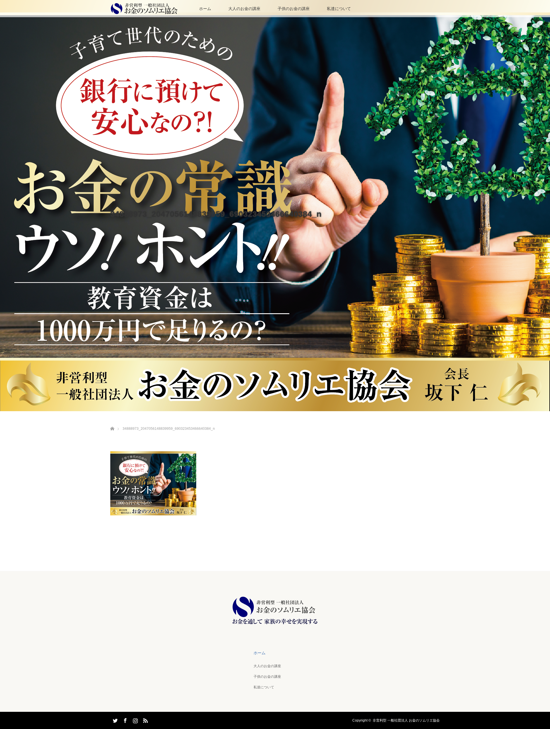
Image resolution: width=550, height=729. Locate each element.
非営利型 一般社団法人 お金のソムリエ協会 (406, 720)
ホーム (205, 8)
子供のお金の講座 (294, 8)
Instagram (134, 719)
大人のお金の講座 (244, 8)
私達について (339, 8)
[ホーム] (112, 422)
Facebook (124, 719)
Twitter (114, 719)
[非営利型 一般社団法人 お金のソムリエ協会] (275, 624)
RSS (144, 719)
